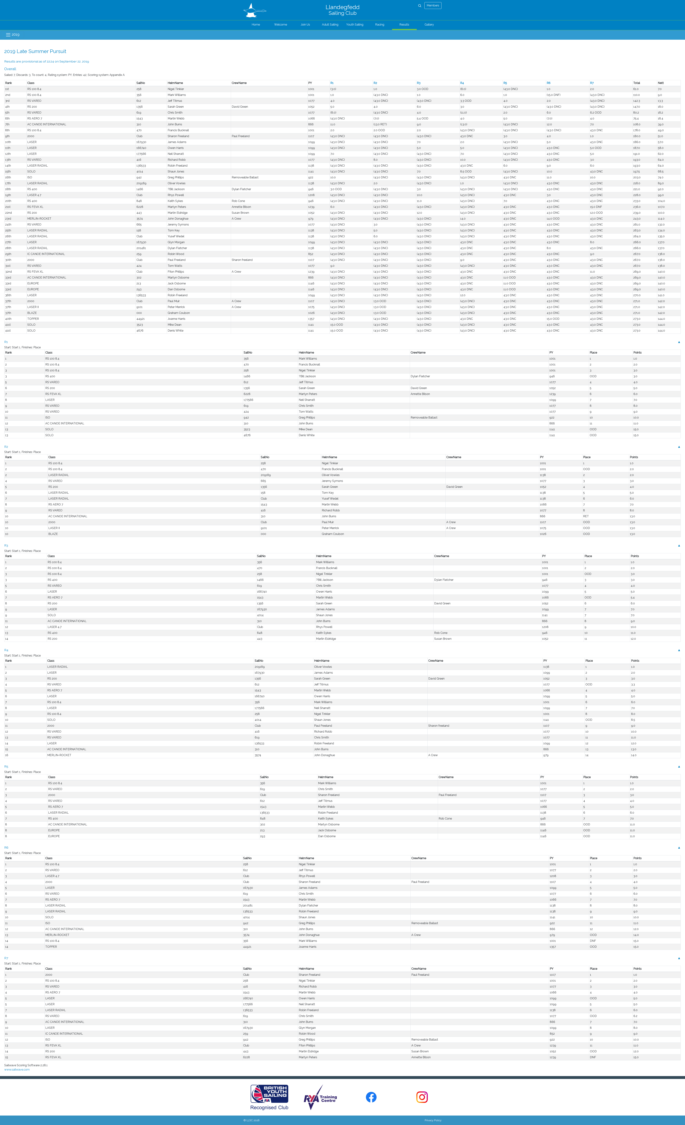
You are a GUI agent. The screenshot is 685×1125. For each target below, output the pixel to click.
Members (433, 5)
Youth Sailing (354, 24)
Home (256, 24)
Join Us (305, 24)
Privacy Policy (433, 1120)
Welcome (280, 24)
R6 (548, 83)
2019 (15, 34)
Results (404, 24)
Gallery (429, 24)
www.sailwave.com (17, 1069)
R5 (505, 83)
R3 (418, 83)
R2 (375, 83)
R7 (592, 83)
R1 (332, 83)
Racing (379, 24)
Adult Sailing (330, 24)
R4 (462, 83)
